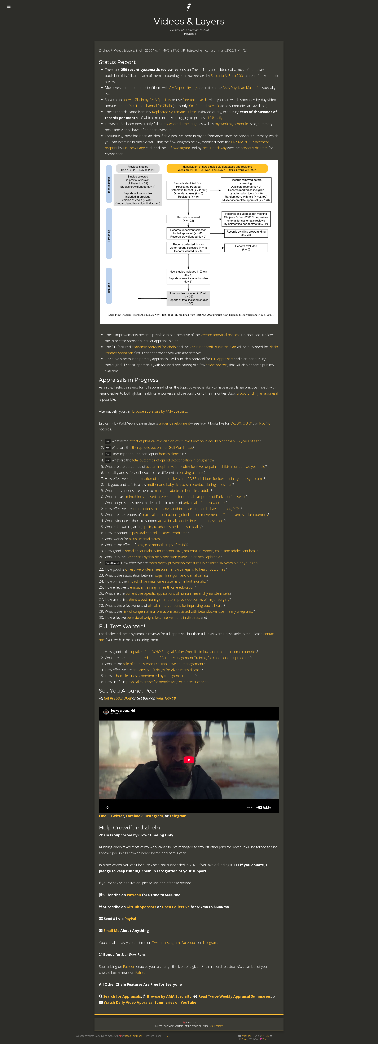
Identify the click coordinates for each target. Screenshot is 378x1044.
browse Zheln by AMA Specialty (147, 99)
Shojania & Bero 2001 (228, 75)
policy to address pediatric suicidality (172, 526)
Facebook (134, 815)
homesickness (170, 453)
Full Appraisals (222, 358)
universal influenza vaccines (204, 502)
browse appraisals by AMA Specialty (159, 411)
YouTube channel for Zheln (150, 105)
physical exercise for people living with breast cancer (167, 681)
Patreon (134, 894)
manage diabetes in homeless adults (182, 490)
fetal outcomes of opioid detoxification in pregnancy (172, 460)
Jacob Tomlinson (133, 1036)
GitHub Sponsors (141, 906)
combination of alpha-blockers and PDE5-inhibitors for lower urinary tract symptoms (198, 478)
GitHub (265, 1036)
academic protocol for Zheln (154, 346)
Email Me (111, 930)
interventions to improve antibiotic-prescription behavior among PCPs (187, 508)
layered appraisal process (220, 334)
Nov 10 (213, 105)
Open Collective (176, 906)
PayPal (130, 918)
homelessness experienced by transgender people (155, 675)
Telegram (178, 815)
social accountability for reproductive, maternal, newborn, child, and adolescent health (192, 550)
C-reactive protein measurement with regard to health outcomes (175, 569)
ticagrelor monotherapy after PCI (161, 544)
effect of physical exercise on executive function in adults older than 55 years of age (194, 441)
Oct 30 (235, 423)
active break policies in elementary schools (191, 520)
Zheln (244, 1039)
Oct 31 (194, 105)
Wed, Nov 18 (166, 698)
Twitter (117, 815)
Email (104, 815)
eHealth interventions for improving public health (186, 605)
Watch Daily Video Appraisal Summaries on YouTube (150, 1002)
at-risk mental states (144, 538)
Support (267, 1039)
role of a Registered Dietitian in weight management (163, 663)
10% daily (214, 117)
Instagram (154, 815)
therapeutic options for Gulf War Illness (162, 447)
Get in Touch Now (117, 698)
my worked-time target (181, 123)
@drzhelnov (216, 1025)
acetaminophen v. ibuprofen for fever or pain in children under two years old (205, 466)
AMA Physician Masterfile (242, 87)
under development (174, 423)
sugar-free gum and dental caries (181, 575)
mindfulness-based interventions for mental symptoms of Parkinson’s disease (186, 496)
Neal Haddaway (214, 147)
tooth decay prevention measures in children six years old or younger (203, 562)
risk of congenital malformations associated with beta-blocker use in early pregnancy (188, 611)
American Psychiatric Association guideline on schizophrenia (173, 556)
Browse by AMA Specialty (169, 996)
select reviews (216, 364)
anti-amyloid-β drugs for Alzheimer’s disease (167, 669)
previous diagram (254, 147)
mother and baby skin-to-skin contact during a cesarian (189, 484)
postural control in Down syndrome (160, 532)
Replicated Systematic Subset (174, 111)
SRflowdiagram (178, 147)
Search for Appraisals (122, 996)
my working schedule (231, 123)
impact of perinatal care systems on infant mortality (167, 581)
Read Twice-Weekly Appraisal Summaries (234, 996)
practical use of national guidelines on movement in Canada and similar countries (205, 514)
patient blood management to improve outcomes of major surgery (177, 599)
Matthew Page (134, 147)
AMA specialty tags (183, 87)
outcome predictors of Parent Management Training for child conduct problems (188, 657)
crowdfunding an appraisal (257, 393)
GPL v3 (165, 1036)
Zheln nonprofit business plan (213, 346)
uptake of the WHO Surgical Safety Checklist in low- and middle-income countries (194, 651)
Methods (246, 1036)
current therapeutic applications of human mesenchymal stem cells (178, 593)
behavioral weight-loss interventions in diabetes (163, 617)
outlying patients (191, 472)
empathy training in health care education (162, 587)
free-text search (195, 99)
